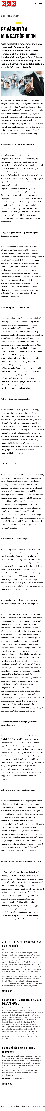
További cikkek (7, 991)
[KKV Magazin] (9, 4)
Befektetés (6, 1042)
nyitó (18, 23)
